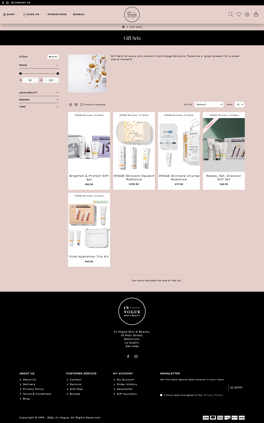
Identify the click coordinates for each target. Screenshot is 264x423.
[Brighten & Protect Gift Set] (89, 145)
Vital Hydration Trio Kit (89, 256)
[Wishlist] (239, 14)
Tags (22, 106)
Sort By (188, 104)
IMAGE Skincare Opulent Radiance (134, 177)
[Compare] (248, 14)
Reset (54, 57)
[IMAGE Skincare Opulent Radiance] (134, 145)
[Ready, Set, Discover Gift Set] (224, 145)
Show (230, 104)
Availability (28, 92)
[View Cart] (256, 14)
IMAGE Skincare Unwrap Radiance (179, 177)
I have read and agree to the (193, 395)
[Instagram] (136, 356)
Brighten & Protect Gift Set (89, 177)
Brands (24, 99)
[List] (76, 104)
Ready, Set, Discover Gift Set (223, 177)
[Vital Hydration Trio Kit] (89, 226)
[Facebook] (128, 356)
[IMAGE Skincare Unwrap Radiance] (179, 145)
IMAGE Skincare (84, 115)
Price (23, 65)
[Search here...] (231, 14)
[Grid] (70, 104)
